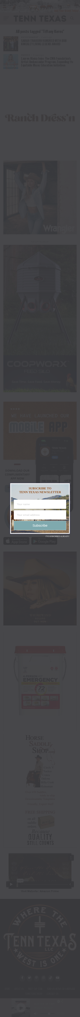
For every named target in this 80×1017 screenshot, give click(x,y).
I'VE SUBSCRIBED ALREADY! (57, 536)
